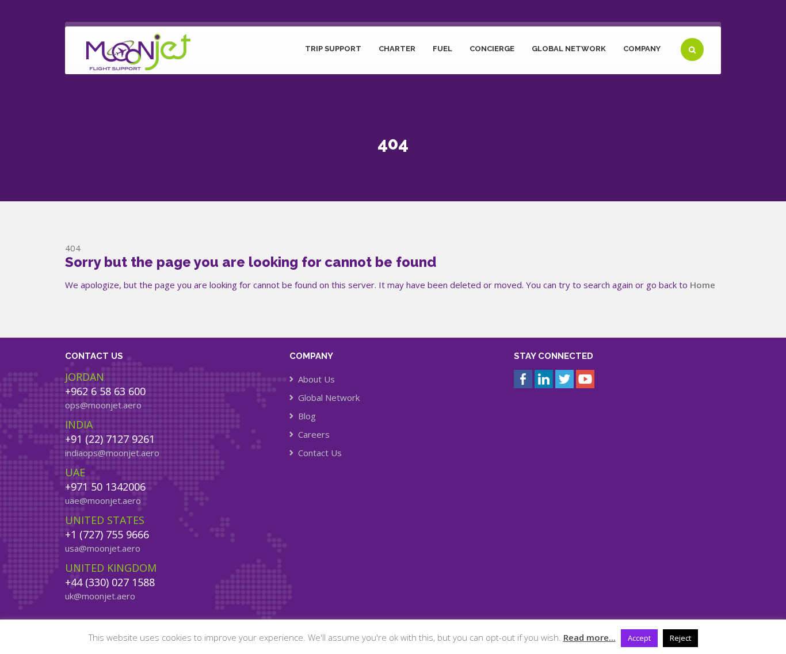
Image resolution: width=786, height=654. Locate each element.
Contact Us (320, 452)
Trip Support (333, 48)
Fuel (442, 48)
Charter (397, 48)
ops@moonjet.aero (103, 405)
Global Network (569, 48)
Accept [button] (639, 638)
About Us (316, 379)
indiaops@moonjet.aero (112, 452)
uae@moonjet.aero (103, 500)
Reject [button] (680, 638)
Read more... (589, 637)
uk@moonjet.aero (100, 596)
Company (642, 48)
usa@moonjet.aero (102, 548)
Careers (314, 434)
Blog (307, 416)
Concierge (492, 48)
